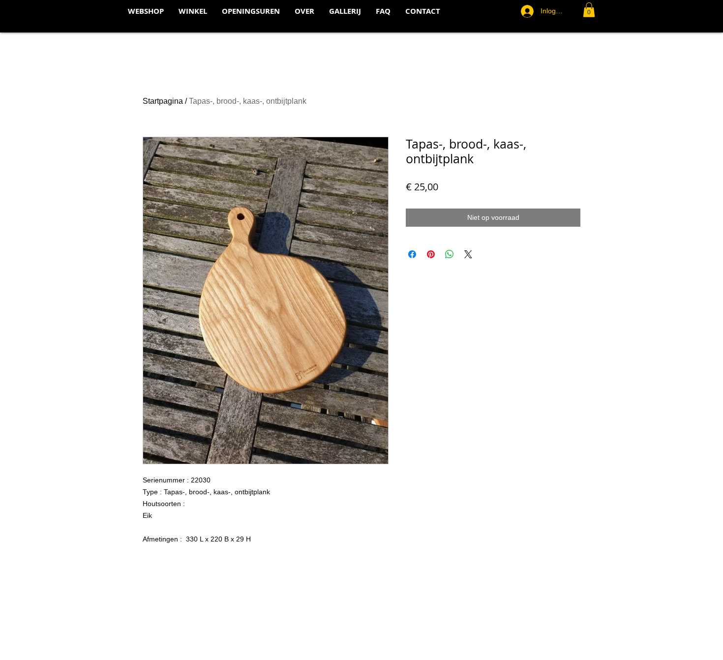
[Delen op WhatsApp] (449, 254)
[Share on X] (468, 254)
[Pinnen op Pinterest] (431, 254)
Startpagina (163, 101)
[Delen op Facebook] (412, 254)
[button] (589, 9)
